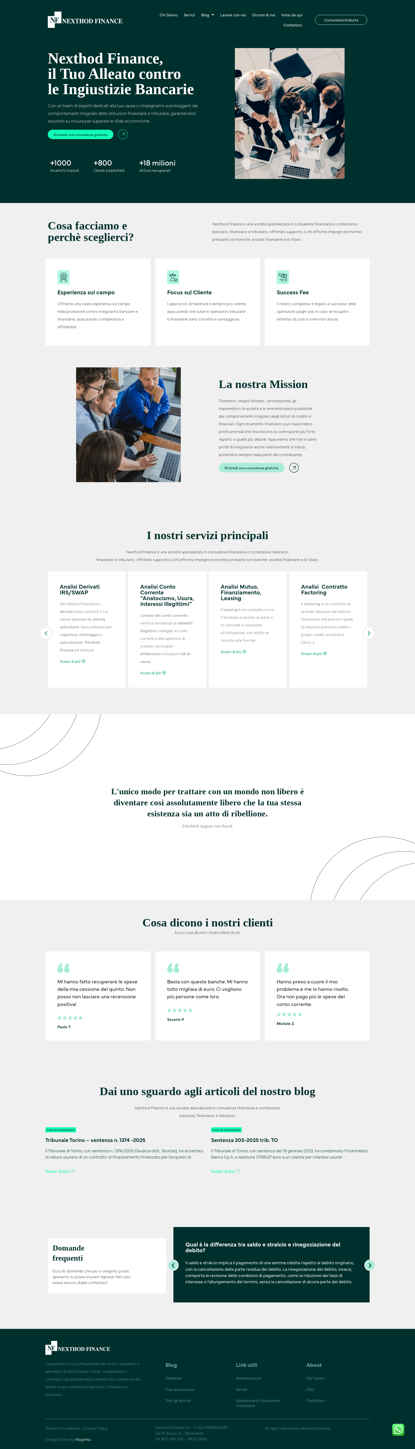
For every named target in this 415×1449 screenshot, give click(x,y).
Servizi (189, 14)
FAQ (310, 1389)
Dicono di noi (263, 14)
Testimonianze (248, 1378)
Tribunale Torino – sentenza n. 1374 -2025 (95, 1139)
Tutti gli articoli (178, 1400)
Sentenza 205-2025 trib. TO (244, 1139)
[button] (46, 633)
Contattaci (293, 24)
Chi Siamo (168, 14)
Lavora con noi (233, 14)
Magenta (83, 1439)
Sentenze (173, 1378)
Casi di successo (180, 1389)
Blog (205, 14)
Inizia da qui (291, 14)
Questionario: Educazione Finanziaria (258, 1403)
